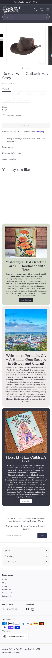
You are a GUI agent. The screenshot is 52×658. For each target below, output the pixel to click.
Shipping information (12, 153)
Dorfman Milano (9, 83)
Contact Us (6, 589)
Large (30, 94)
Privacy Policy (7, 596)
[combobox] (26, 17)
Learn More (26, 501)
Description (7, 147)
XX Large (9, 100)
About (4, 586)
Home (4, 579)
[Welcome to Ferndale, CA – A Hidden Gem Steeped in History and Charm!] (26, 330)
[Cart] (42, 9)
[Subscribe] (42, 535)
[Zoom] (41, 61)
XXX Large (24, 100)
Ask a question (9, 159)
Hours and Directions (10, 593)
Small (7, 94)
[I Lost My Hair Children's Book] (26, 432)
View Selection (26, 300)
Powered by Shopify (11, 652)
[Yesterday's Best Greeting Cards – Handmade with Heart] (26, 242)
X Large (42, 94)
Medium (19, 94)
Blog (4, 583)
